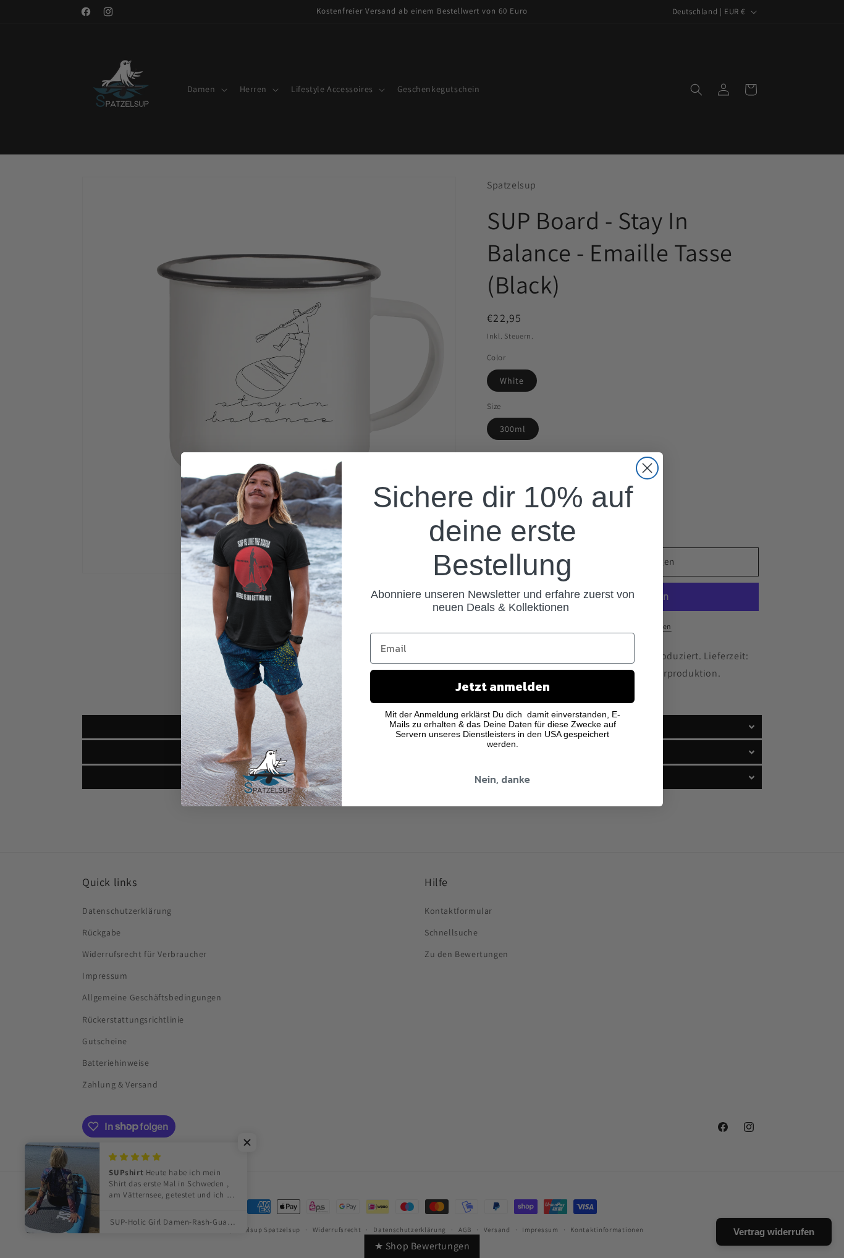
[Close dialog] (647, 468)
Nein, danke (502, 779)
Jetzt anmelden (502, 686)
